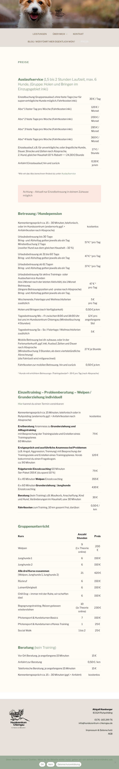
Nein (50, 764)
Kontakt (78, 34)
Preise (85, 41)
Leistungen (40, 34)
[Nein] (115, 762)
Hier (20, 403)
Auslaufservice (69, 173)
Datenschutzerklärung (69, 764)
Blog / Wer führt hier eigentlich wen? (51, 41)
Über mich (59, 34)
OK (42, 764)
